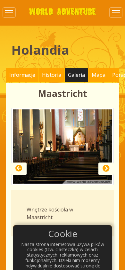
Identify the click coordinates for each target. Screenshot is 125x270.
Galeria (76, 74)
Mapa (98, 74)
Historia (51, 74)
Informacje (22, 74)
